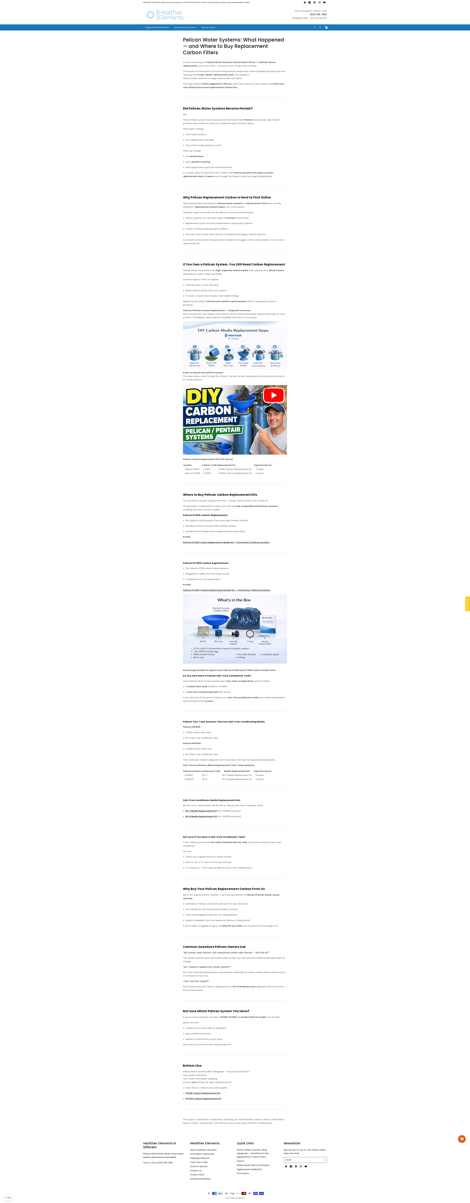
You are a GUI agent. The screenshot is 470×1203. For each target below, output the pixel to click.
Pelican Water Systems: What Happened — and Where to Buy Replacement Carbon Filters (253, 1153)
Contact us (195, 1170)
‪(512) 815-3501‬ (318, 14)
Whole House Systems (185, 27)
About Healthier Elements (203, 1149)
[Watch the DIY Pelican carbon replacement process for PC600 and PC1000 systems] (235, 453)
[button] (314, 27)
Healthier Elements (238, 1198)
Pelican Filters (208, 27)
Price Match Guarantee (202, 1154)
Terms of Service (199, 1166)
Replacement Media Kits (157, 27)
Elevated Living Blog (200, 1178)
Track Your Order (199, 1162)
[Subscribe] (324, 1160)
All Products (243, 1173)
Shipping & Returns (200, 1158)
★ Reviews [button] (467, 603)
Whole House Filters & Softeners (253, 1165)
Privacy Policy (197, 1174)
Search (240, 1161)
